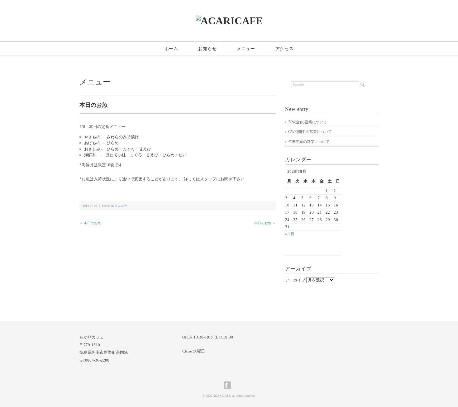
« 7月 (289, 234)
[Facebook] (229, 385)
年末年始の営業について (308, 142)
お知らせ (207, 48)
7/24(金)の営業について (307, 122)
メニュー (246, 48)
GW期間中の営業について (310, 132)
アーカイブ (295, 280)
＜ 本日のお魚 (90, 223)
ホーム (171, 48)
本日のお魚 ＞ (265, 223)
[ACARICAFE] (229, 20)
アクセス (284, 48)
